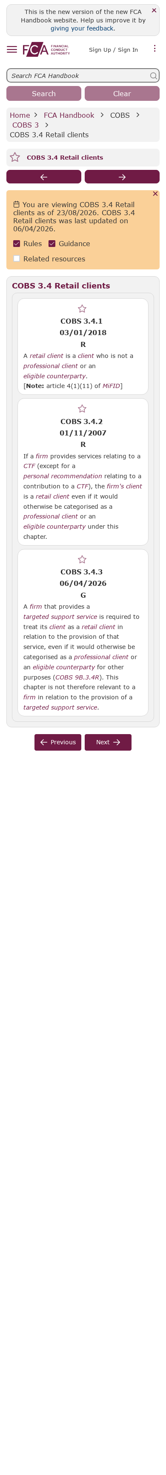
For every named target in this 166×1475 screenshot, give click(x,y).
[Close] (154, 11)
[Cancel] (156, 194)
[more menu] (155, 48)
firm (42, 456)
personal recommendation (62, 476)
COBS (120, 115)
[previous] (43, 176)
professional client (50, 366)
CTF (29, 466)
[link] (46, 49)
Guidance (74, 243)
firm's (115, 486)
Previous (63, 742)
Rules (32, 243)
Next (103, 742)
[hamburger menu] (11, 49)
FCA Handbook (69, 115)
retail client (46, 356)
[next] (122, 176)
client (86, 356)
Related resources (54, 259)
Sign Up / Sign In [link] (113, 49)
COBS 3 (25, 125)
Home (20, 115)
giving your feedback (82, 28)
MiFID (111, 386)
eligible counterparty (54, 376)
